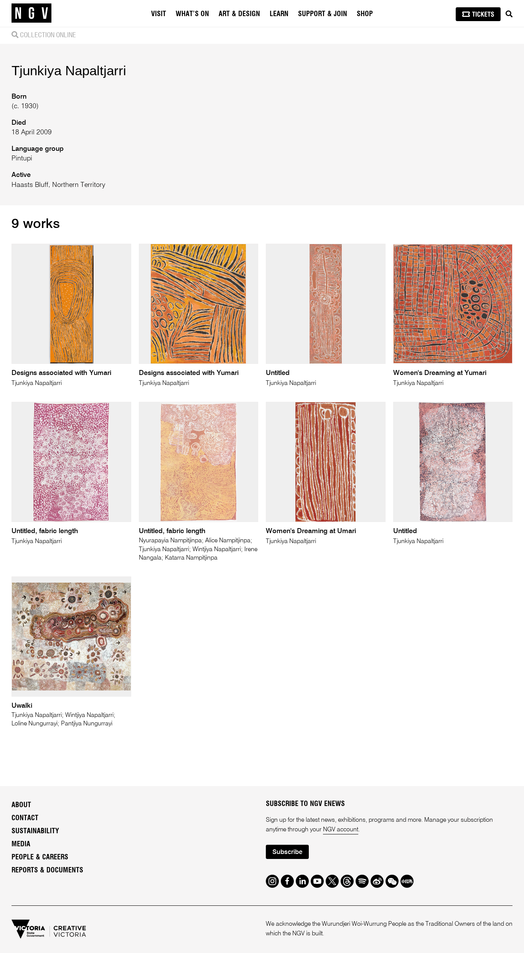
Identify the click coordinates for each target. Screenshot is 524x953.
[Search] (509, 14)
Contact (25, 818)
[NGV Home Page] (31, 13)
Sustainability (35, 831)
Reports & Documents (47, 870)
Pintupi (22, 158)
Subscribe (287, 852)
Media (21, 844)
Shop (365, 14)
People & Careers (40, 857)
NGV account (340, 830)
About (21, 805)
